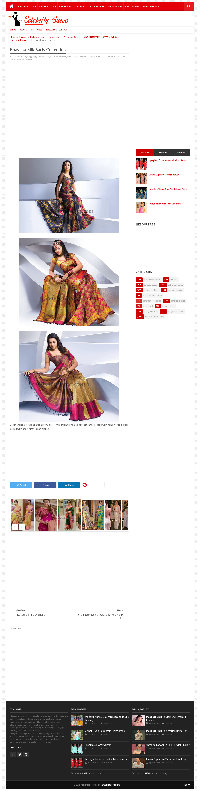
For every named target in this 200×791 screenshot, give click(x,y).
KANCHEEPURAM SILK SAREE (95, 37)
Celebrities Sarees (72, 37)
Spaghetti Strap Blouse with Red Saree (167, 160)
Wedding (80, 6)
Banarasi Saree (150, 285)
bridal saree (55, 37)
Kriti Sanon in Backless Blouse (117, 511)
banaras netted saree (152, 295)
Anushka (174, 279)
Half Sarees (96, 6)
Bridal (13, 30)
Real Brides (132, 6)
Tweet (23, 485)
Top (186, 785)
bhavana (23, 37)
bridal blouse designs (154, 317)
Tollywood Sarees (19, 40)
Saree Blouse (47, 6)
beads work (148, 306)
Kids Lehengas (152, 6)
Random (163, 152)
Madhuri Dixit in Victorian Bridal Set (166, 731)
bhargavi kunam (151, 311)
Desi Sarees (36, 30)
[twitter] (19, 754)
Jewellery (50, 30)
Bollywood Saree (175, 285)
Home (14, 37)
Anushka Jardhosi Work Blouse (164, 174)
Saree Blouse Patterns (110, 785)
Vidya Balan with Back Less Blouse (166, 203)
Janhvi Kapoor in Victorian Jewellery (166, 759)
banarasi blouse (178, 301)
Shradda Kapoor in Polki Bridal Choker (168, 745)
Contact (63, 30)
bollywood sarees (38, 37)
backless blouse (176, 290)
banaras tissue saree (152, 301)
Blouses (24, 30)
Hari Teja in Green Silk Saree (69, 511)
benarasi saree (168, 306)
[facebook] (13, 754)
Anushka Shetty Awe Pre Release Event (168, 189)
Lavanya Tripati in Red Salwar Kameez (106, 759)
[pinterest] (26, 754)
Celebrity (65, 6)
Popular (145, 152)
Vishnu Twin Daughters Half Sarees (105, 731)
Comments (181, 152)
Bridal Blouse (27, 6)
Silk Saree (115, 37)
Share (46, 485)
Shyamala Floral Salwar (98, 745)
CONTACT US (16, 748)
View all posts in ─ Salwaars (90, 773)
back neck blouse (151, 290)
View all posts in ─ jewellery (151, 773)
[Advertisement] (135, 19)
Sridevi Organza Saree (23, 511)
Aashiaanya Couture (153, 279)
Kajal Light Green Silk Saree (93, 511)
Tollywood (115, 6)
